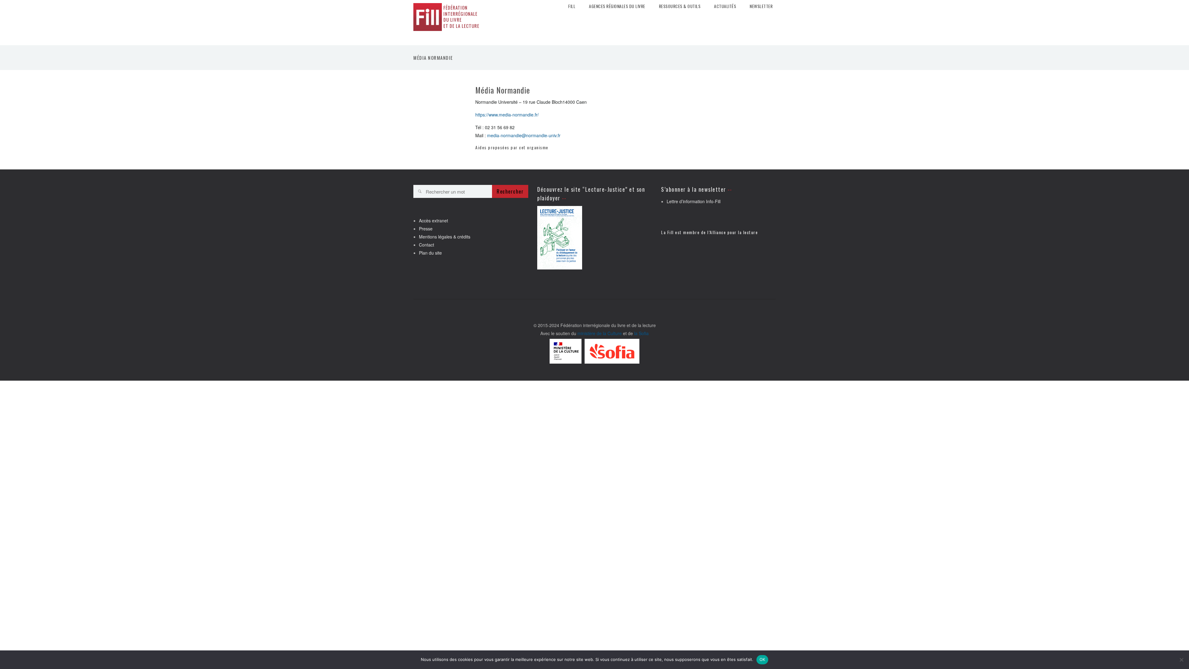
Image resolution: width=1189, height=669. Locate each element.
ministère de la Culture (599, 333)
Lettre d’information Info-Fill (694, 201)
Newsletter (761, 6)
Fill (571, 6)
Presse (426, 228)
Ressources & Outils (680, 6)
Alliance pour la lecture (734, 232)
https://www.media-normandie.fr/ (507, 115)
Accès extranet (433, 220)
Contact (426, 245)
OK (762, 659)
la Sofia (641, 333)
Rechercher (510, 191)
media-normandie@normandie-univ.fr (523, 135)
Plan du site (430, 253)
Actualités (725, 6)
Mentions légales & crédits (444, 237)
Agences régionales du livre (617, 6)
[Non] (1181, 660)
